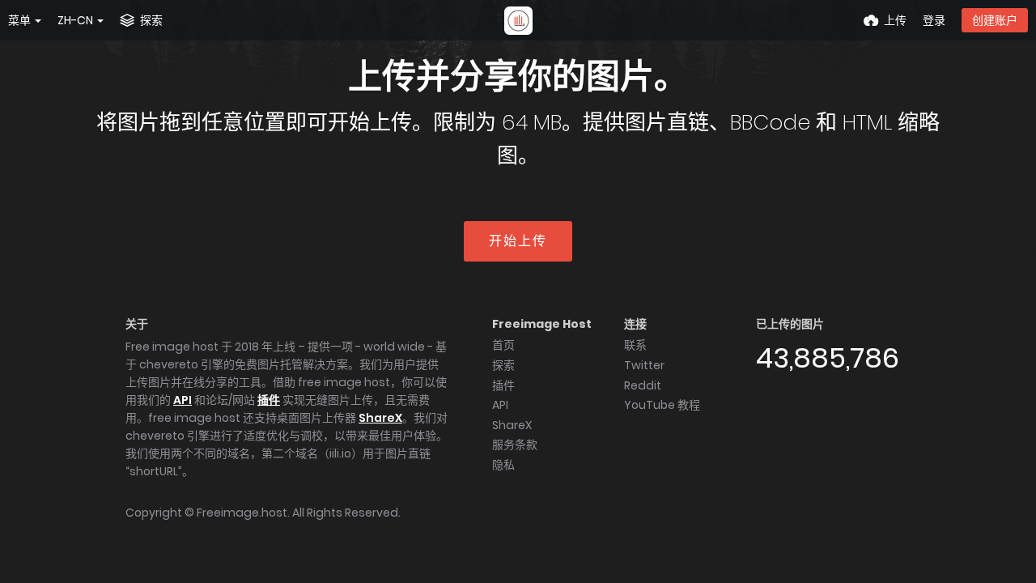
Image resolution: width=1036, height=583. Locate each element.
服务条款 (514, 444)
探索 (503, 365)
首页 (503, 345)
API (182, 400)
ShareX (380, 418)
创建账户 (994, 20)
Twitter (644, 365)
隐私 (503, 465)
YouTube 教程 (662, 405)
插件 (268, 400)
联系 (635, 345)
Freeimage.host (242, 512)
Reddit (642, 385)
